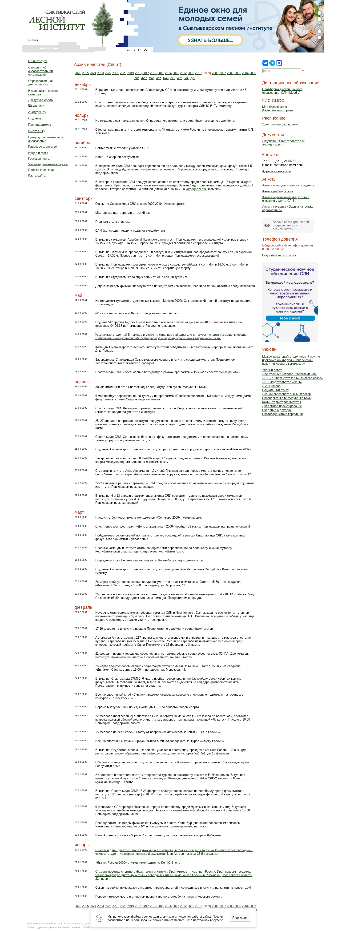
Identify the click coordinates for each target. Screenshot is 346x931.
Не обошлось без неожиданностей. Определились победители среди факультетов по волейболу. (165, 120)
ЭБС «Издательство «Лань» (282, 382)
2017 (145, 73)
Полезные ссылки (41, 170)
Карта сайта (36, 175)
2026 (78, 73)
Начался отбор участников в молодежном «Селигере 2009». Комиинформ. (148, 517)
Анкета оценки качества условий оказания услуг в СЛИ (285, 198)
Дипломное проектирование (282, 406)
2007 (222, 73)
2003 (252, 73)
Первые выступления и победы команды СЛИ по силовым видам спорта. (147, 707)
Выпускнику (36, 131)
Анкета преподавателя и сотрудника (288, 185)
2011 (191, 73)
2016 (153, 73)
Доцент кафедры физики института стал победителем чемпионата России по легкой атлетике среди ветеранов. (175, 286)
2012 (183, 73)
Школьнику (36, 105)
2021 (115, 73)
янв (136, 78)
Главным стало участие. (112, 221)
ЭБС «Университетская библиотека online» (292, 378)
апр (158, 78)
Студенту (35, 118)
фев (144, 78)
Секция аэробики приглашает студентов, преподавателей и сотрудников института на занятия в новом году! (173, 887)
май (166, 78)
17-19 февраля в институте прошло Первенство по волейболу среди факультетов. (154, 628)
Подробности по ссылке (279, 255)
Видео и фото (38, 153)
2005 (237, 73)
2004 (245, 73)
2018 (138, 73)
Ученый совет (272, 370)
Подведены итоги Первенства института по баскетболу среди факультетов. (149, 560)
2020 (123, 73)
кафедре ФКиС (196, 189)
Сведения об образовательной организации (40, 71)
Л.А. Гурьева (271, 386)
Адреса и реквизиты (276, 171)
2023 (100, 73)
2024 (93, 73)
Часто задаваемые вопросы (48, 164)
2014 (168, 73)
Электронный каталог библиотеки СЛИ (289, 374)
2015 (160, 73)
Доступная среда (40, 100)
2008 (215, 73)
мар (151, 78)
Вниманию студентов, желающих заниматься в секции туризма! (141, 277)
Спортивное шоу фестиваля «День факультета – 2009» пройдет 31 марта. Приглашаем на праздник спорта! (172, 526)
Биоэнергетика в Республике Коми (286, 398)
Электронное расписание (280, 124)
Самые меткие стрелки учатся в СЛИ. (122, 148)
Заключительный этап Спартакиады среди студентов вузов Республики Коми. (151, 387)
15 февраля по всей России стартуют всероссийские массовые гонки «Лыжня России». (158, 732)
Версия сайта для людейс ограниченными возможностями (291, 225)
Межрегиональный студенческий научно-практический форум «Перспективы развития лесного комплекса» (291, 360)
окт (179, 78)
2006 (230, 73)
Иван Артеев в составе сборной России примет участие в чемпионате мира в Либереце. (158, 835)
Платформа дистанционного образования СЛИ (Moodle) (282, 90)
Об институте (37, 61)
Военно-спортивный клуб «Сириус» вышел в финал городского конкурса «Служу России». (160, 741)
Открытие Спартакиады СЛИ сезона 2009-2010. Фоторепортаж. (140, 204)
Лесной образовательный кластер (286, 394)
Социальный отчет (275, 390)
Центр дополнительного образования (45, 139)
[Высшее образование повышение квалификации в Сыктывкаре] (87, 26)
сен (172, 78)
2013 (176, 73)
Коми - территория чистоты (281, 402)
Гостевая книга (38, 158)
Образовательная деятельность (40, 82)
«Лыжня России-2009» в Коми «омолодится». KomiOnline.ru (137, 862)
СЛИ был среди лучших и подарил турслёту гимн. (131, 230)
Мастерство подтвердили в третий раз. (123, 212)
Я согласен (240, 917)
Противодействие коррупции (282, 414)
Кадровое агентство (42, 146)
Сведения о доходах (277, 410)
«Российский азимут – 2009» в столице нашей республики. (137, 313)
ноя (186, 78)
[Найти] (303, 70)
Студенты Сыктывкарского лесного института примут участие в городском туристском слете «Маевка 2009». (173, 449)
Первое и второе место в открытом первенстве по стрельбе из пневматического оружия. (158, 896)
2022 (108, 73)
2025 (85, 73)
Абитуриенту (37, 112)
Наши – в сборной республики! (117, 157)
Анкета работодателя (277, 191)
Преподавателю (39, 124)
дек (192, 78)
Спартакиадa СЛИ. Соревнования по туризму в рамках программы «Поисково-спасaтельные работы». (168, 372)
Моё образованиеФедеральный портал (277, 108)
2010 (198, 73)
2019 (130, 73)
